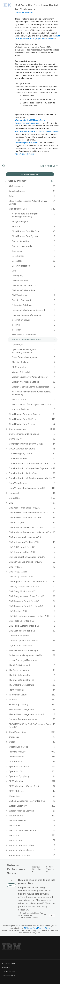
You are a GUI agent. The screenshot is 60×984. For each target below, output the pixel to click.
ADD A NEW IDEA (30, 174)
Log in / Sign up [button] (48, 166)
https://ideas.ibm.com (45, 38)
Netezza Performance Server (29, 916)
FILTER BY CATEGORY (17, 181)
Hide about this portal (24, 12)
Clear (53, 181)
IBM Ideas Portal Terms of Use (37, 928)
